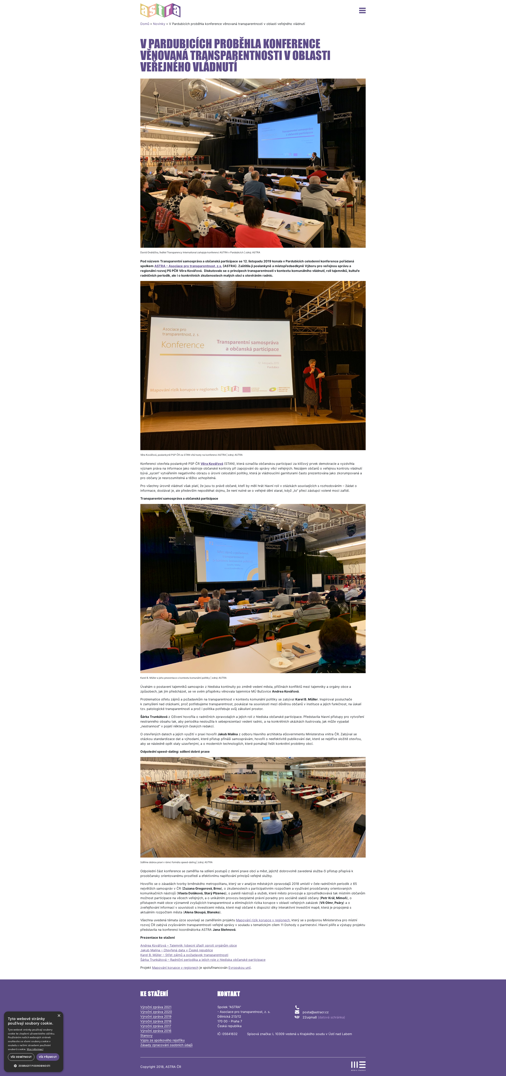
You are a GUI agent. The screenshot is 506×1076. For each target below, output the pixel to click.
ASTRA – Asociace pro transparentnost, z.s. (188, 266)
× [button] (58, 1015)
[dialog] (33, 1041)
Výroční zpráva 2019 (155, 1016)
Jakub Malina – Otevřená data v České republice (176, 950)
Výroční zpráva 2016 (155, 1031)
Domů (144, 24)
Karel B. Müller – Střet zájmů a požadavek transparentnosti (184, 955)
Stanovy (146, 1035)
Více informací (35, 1049)
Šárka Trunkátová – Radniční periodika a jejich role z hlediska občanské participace (202, 960)
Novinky (159, 24)
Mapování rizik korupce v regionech (263, 920)
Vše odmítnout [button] (21, 1057)
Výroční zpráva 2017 (155, 1026)
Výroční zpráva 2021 (155, 1007)
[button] (33, 1065)
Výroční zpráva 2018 (155, 1021)
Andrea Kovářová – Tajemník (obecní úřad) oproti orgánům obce (188, 945)
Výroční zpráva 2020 (156, 1012)
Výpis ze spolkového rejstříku (162, 1040)
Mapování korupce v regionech (175, 968)
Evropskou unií (239, 968)
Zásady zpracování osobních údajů (166, 1045)
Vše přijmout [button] (48, 1057)
